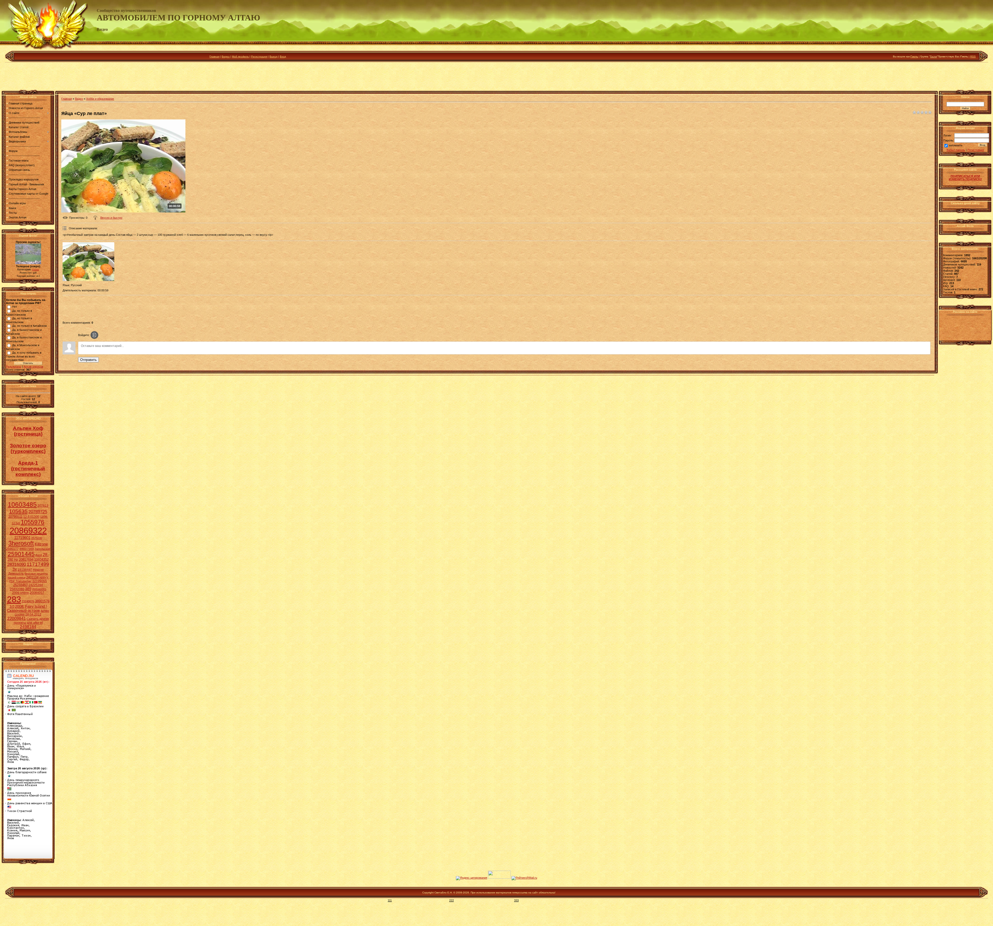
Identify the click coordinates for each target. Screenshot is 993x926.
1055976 (32, 522)
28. (45, 554)
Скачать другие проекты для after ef (31, 621)
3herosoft (21, 543)
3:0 (12, 607)
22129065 (39, 581)
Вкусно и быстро (111, 217)
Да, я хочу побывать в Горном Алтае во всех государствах (23, 356)
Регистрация (259, 56)
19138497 (25, 570)
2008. (19, 606)
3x (14, 569)
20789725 (37, 511)
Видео (226, 56)
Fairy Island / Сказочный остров (27, 608)
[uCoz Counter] (499, 877)
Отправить (88, 360)
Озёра (35, 269)
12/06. (44, 516)
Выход (273, 56)
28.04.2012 (33, 614)
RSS (973, 56)
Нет (14, 306)
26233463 (20, 585)
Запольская (42, 548)
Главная (214, 56)
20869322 (28, 530)
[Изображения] (88, 261)
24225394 (35, 585)
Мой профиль (240, 56)
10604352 (41, 559)
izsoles (20, 614)
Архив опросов (33, 366)
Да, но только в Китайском (29, 325)
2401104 (32, 577)
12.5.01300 (31, 517)
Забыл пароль (955, 149)
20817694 (26, 559)
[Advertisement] (496, 77)
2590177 (12, 549)
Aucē (38, 555)
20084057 (37, 593)
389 (28, 589)
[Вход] (94, 335)
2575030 (36, 538)
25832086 (17, 589)
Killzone (41, 544)
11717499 (38, 564)
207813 (42, 505)
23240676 (28, 601)
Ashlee (45, 610)
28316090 (16, 564)
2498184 (28, 627)
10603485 (22, 504)
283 (14, 599)
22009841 (16, 618)
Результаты (13, 366)
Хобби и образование (100, 98)
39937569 (26, 549)
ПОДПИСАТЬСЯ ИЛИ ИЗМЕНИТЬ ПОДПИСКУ (965, 177)
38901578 (42, 601)
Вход (283, 56)
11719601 (22, 538)
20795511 (15, 517)
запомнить (955, 145)
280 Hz (12, 559)
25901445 (21, 554)
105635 (18, 511)
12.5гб (16, 523)
